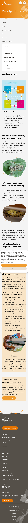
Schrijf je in (7, 500)
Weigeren (14, 268)
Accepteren (14, 265)
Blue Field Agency (15, 510)
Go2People (17, 509)
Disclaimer (14, 516)
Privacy (14, 513)
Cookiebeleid (13, 271)
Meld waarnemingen (10, 428)
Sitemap (14, 519)
